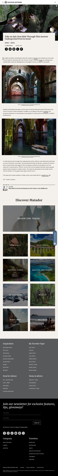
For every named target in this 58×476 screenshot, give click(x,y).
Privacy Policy (38, 247)
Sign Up (44, 244)
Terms (31, 247)
